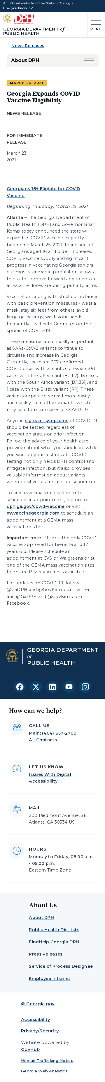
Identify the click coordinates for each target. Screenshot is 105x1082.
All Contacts (43, 739)
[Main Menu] (95, 25)
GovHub (30, 1049)
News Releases (27, 45)
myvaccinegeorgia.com (33, 513)
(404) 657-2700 (59, 733)
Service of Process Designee (61, 966)
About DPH (25, 60)
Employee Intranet (49, 978)
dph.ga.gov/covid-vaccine (36, 506)
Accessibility (35, 1019)
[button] (89, 60)
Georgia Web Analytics (44, 1071)
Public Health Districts (54, 929)
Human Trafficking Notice (47, 1060)
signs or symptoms (47, 420)
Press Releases (45, 954)
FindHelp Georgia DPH (54, 941)
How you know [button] (15, 8)
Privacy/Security (40, 1030)
